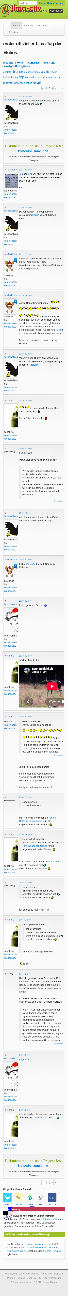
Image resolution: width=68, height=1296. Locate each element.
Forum (16, 25)
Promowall (43, 25)
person (46, 77)
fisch (54, 71)
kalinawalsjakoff (12, 99)
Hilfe (3, 16)
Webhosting (11, 1273)
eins (42, 71)
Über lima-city (34, 1277)
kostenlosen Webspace (10, 131)
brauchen (29, 71)
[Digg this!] (20, 1205)
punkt (59, 77)
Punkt (59, 329)
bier (15, 71)
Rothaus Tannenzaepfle (31, 821)
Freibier (34, 364)
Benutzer (29, 25)
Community (56, 10)
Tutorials (13, 32)
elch (48, 71)
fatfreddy (12, 169)
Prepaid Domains (52, 1250)
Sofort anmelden (51, 1219)
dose (37, 71)
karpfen (29, 77)
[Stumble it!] (31, 1205)
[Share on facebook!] (53, 1205)
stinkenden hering (23, 82)
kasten (37, 77)
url (39, 82)
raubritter (8, 82)
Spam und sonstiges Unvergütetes (29, 64)
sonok (10, 400)
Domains (29, 10)
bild (21, 72)
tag (34, 82)
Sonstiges (33, 62)
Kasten (52, 817)
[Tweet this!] (9, 1205)
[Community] (9, 23)
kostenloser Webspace (13, 5)
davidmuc (12, 254)
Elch (30, 173)
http (21, 76)
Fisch (50, 258)
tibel (9, 716)
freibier (7, 77)
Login (42, 3)
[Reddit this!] (42, 1205)
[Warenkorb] (9, 14)
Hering (35, 214)
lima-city (8, 62)
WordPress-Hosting (11, 10)
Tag (21, 173)
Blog (45, 1277)
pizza (53, 77)
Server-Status (50, 1282)
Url (42, 323)
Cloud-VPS (42, 10)
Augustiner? (25, 1059)
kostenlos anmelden (33, 150)
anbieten (7, 71)
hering (14, 77)
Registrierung (55, 3)
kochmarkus (10, 604)
